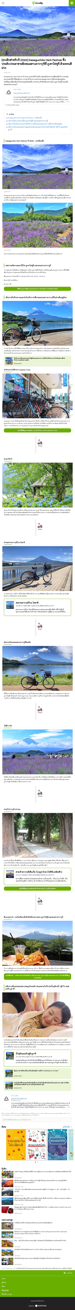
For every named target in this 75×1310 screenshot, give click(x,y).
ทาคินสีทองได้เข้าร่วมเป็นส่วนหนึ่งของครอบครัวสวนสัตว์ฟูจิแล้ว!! (33, 1223)
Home (3, 1278)
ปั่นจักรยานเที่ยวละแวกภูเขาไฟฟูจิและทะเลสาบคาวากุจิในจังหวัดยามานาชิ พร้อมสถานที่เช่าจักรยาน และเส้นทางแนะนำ (39, 359)
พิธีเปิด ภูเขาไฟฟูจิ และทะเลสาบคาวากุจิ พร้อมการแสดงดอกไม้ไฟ (37, 289)
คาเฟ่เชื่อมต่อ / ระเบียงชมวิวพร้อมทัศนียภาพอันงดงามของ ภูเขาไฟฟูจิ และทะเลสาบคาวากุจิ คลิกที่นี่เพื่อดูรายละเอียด (37, 976)
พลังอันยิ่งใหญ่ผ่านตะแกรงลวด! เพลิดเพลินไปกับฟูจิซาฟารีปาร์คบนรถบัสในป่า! (37, 1258)
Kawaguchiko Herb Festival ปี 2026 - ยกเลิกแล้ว (25, 118)
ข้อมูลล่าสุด (5, 1290)
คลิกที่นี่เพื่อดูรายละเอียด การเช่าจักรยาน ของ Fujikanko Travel (37, 430)
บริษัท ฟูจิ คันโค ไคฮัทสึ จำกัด (21, 93)
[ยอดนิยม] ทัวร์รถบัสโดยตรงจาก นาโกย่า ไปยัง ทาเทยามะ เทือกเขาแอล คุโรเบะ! (38, 1249)
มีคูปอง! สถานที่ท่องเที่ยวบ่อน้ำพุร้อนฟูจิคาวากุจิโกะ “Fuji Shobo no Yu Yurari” (36, 1070)
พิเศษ (3, 1286)
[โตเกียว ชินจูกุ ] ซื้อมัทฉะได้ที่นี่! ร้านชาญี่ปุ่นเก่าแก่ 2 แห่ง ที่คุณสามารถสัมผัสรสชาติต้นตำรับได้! (42, 1171)
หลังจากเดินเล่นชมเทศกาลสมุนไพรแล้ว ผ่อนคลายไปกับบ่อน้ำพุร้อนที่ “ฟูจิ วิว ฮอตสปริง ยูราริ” (38, 128)
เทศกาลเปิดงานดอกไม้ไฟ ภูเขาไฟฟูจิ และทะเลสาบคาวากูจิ (28, 121)
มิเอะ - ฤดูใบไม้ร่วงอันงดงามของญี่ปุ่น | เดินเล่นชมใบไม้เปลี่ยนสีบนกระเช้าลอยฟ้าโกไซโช (40, 1240)
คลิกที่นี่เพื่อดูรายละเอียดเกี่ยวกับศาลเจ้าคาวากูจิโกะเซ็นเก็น (37, 888)
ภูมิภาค (4, 1282)
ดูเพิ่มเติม (66, 1127)
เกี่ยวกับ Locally (7, 1294)
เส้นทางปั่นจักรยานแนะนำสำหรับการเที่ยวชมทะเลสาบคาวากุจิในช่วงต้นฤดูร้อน (35, 124)
